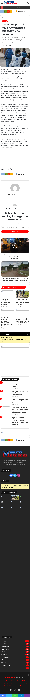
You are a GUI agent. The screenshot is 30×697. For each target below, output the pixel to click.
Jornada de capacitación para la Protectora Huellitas (7, 302)
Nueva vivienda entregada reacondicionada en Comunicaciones (20, 401)
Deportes (4, 654)
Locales (9, 18)
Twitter (5, 481)
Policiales (4, 643)
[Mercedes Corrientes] (11, 2)
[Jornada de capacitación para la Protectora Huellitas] (7, 294)
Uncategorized (6, 665)
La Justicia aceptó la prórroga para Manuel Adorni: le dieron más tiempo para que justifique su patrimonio (20, 420)
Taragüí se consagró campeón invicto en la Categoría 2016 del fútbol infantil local (22, 320)
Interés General (6, 668)
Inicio (4, 18)
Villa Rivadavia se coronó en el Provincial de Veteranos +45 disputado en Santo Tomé (7, 322)
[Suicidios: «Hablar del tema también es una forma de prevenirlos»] (5, 509)
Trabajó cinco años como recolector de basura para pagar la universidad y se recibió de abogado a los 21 (20, 409)
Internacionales (6, 657)
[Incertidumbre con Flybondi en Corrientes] (24, 509)
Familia (4, 662)
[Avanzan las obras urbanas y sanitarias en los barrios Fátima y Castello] (22, 294)
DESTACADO (5, 649)
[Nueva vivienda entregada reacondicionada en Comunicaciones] (5, 401)
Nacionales (5, 651)
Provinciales (5, 646)
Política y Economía (7, 660)
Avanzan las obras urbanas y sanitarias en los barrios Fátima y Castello (22, 302)
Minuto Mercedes (8, 43)
